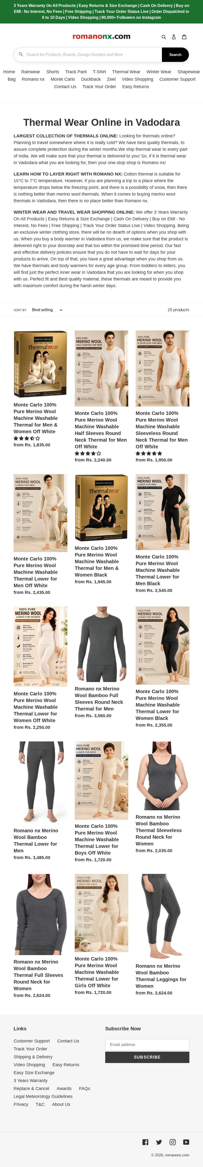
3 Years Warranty (31, 1080)
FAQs (84, 1088)
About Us (61, 1104)
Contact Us (68, 1041)
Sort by (20, 310)
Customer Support (32, 1041)
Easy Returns (65, 1064)
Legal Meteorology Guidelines (43, 1096)
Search (175, 54)
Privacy (21, 1104)
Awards (64, 1088)
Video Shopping (29, 1064)
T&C (40, 1104)
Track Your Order (30, 1048)
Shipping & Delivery (33, 1056)
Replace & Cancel (31, 1088)
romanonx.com (177, 1155)
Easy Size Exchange (34, 1072)
